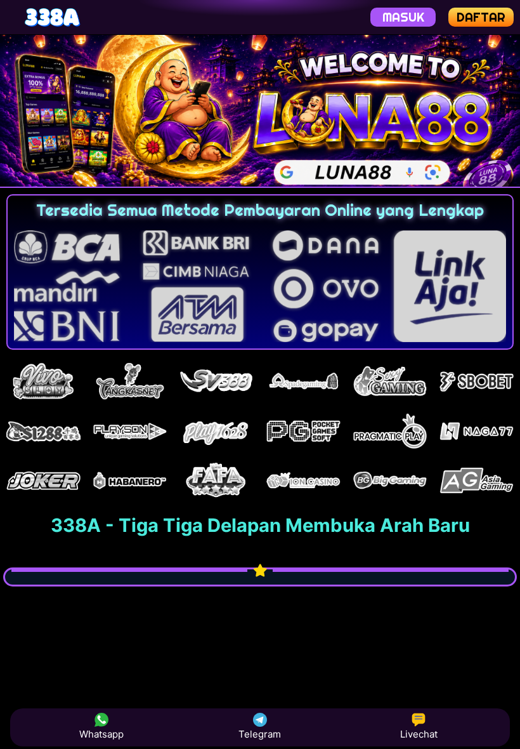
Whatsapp (101, 734)
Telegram (259, 734)
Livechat (419, 734)
